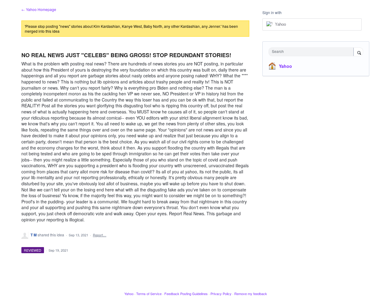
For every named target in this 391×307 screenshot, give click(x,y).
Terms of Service (149, 293)
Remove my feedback (250, 293)
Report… (99, 234)
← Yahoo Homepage (38, 9)
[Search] (358, 52)
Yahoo (285, 66)
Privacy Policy (221, 293)
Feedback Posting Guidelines (186, 293)
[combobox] (313, 51)
